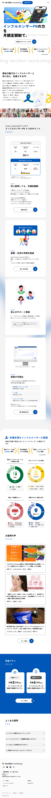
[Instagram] (3, 767)
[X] (10, 767)
